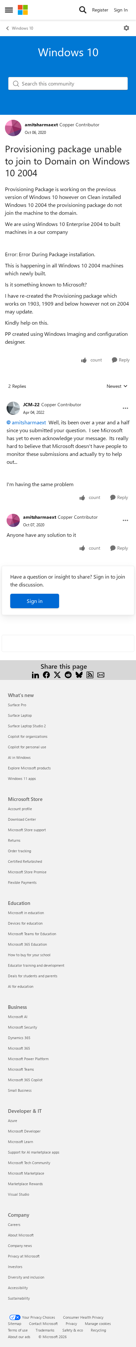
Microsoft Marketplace (26, 1173)
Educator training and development (36, 965)
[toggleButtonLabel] (126, 28)
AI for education (20, 986)
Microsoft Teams (21, 1069)
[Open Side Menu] (9, 10)
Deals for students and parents (32, 975)
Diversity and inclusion (26, 1277)
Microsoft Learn (20, 1141)
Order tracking (19, 850)
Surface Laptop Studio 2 (27, 725)
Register (100, 10)
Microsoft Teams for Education (32, 933)
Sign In (121, 10)
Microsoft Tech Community (29, 1162)
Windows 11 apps (22, 778)
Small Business (20, 1090)
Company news (20, 1245)
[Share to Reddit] (68, 674)
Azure (12, 1120)
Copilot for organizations (28, 736)
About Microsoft (21, 1235)
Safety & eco (72, 1330)
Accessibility (18, 1287)
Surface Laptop (20, 715)
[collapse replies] (68, 399)
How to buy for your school (29, 954)
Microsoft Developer (24, 1131)
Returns (14, 840)
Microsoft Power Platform (28, 1058)
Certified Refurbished (25, 861)
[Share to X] (57, 674)
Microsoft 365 (19, 1048)
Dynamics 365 (19, 1037)
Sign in (35, 600)
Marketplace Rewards (25, 1183)
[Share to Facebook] (46, 674)
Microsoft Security (22, 1027)
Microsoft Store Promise (27, 871)
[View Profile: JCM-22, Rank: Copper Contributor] (13, 408)
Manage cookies (98, 1323)
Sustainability (19, 1298)
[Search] (83, 10)
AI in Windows (19, 757)
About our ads (19, 1336)
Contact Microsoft (43, 1323)
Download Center (22, 819)
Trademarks (45, 1330)
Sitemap (14, 1323)
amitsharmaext (41, 124)
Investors (15, 1266)
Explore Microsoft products (29, 767)
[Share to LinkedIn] (35, 674)
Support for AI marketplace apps (33, 1152)
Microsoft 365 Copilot (25, 1079)
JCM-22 (31, 404)
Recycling (98, 1330)
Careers (14, 1224)
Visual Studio (18, 1194)
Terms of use (18, 1330)
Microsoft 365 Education (27, 944)
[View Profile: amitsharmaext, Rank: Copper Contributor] (13, 128)
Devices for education (25, 923)
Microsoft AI (17, 1016)
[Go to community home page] (23, 10)
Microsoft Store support (27, 829)
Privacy (71, 1323)
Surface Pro (17, 704)
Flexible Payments (22, 882)
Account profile (20, 808)
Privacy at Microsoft (24, 1256)
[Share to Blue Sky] (79, 674)
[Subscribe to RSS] (89, 674)
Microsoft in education (26, 912)
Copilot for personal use (27, 746)
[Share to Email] (100, 674)
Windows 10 (22, 28)
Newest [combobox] (117, 386)
